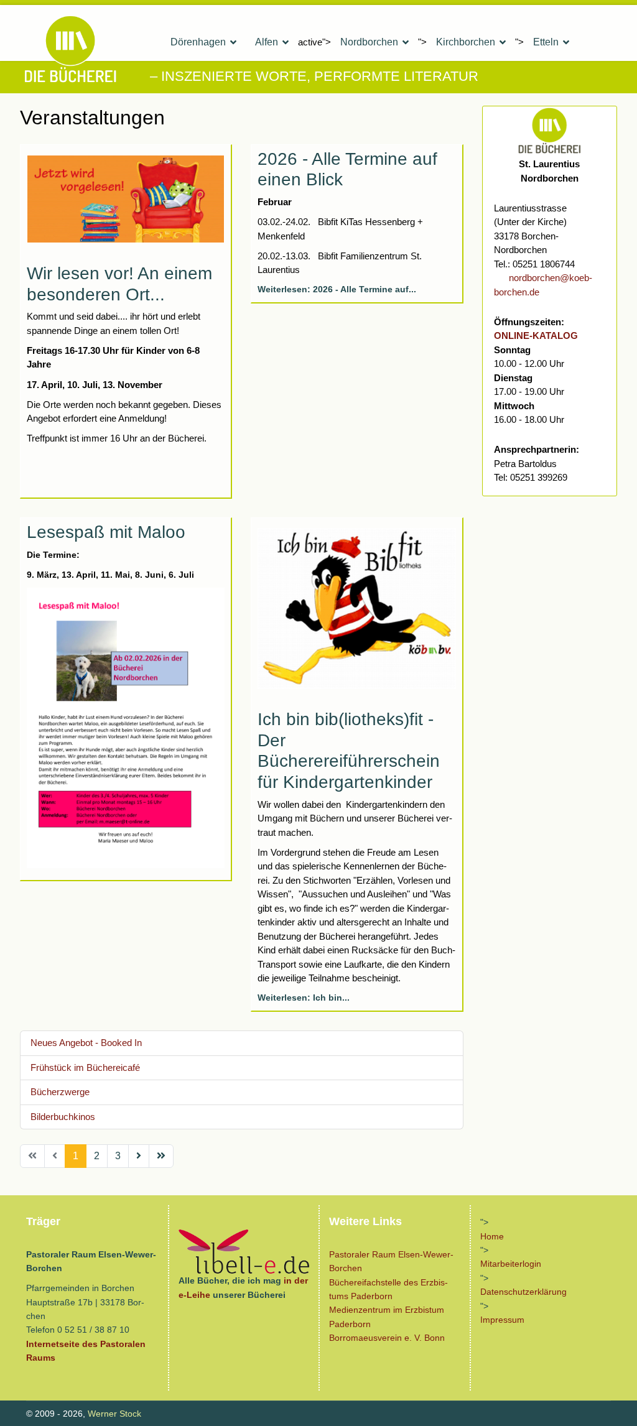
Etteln (546, 42)
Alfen (266, 42)
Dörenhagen (198, 42)
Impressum (502, 1320)
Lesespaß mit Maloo (106, 532)
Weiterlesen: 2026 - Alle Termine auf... (337, 289)
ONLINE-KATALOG (536, 335)
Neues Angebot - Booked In (86, 1042)
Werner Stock (114, 1414)
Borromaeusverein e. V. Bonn (387, 1338)
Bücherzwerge (60, 1091)
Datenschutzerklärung (523, 1292)
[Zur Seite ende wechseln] (161, 1156)
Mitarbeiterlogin (510, 1264)
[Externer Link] (244, 1251)
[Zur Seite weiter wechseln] (138, 1156)
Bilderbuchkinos (62, 1116)
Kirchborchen (465, 42)
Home (492, 1236)
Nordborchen (369, 42)
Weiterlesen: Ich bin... (304, 997)
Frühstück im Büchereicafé (85, 1067)
